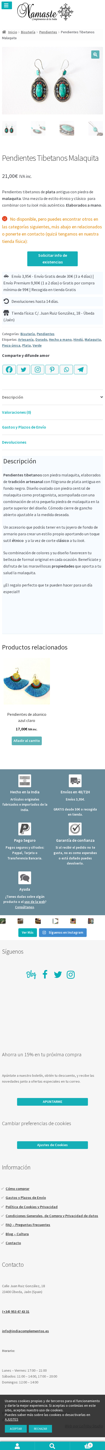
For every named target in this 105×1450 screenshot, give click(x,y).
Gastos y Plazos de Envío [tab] (24, 427)
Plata (26, 345)
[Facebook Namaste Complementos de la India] (45, 974)
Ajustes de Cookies (52, 1145)
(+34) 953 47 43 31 (15, 1311)
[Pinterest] (52, 366)
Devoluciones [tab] (14, 442)
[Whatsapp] (66, 366)
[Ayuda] (24, 877)
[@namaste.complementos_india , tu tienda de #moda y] (55, 921)
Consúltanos (24, 907)
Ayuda (24, 889)
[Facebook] (9, 366)
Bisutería (28, 32)
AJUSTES (11, 1419)
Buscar (52, 1446)
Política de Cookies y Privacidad (32, 1206)
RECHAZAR (40, 1429)
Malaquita (93, 339)
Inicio (12, 32)
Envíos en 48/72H (75, 792)
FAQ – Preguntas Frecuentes (28, 1224)
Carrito (80, 1444)
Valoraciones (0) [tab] (16, 412)
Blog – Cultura (17, 1234)
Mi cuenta (17, 1446)
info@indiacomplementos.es (25, 1331)
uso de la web (34, 902)
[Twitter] (23, 366)
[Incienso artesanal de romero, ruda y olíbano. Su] (3, 921)
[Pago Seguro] (24, 829)
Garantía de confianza (75, 840)
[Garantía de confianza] (75, 829)
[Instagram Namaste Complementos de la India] (70, 974)
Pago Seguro (25, 840)
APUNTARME (52, 1101)
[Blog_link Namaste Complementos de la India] (31, 975)
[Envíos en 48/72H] (75, 780)
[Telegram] (80, 366)
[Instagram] (37, 366)
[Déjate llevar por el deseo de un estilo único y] (91, 921)
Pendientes (48, 32)
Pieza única (11, 345)
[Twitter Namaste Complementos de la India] (57, 974)
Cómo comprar (17, 1188)
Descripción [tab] (12, 397)
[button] (95, 54)
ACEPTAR (16, 1429)
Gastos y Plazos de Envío (26, 1197)
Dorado (41, 339)
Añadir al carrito (27, 740)
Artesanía (26, 339)
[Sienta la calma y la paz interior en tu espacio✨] (73, 921)
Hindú (78, 339)
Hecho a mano (60, 339)
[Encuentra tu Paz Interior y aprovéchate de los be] (38, 921)
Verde (37, 345)
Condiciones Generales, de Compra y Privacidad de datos (52, 1215)
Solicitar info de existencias (52, 258)
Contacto (13, 1243)
